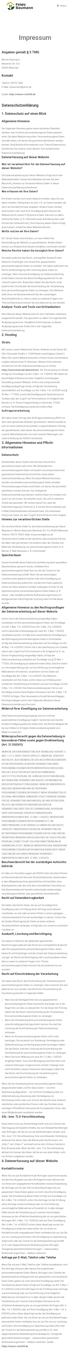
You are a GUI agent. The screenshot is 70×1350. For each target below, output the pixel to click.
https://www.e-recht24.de (22, 94)
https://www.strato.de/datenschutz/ (20, 370)
